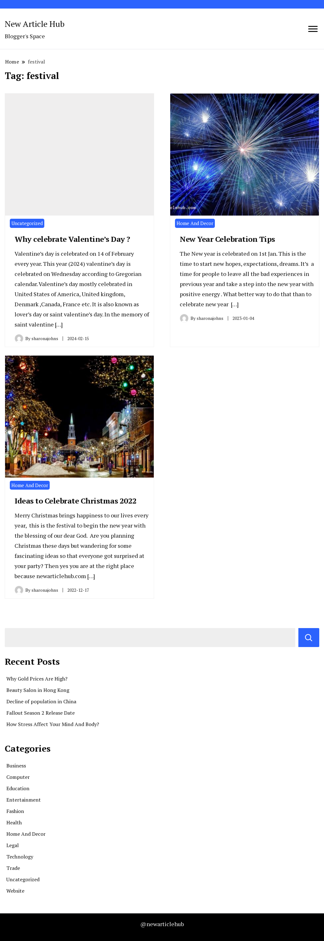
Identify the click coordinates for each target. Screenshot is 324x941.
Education (17, 788)
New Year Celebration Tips (227, 239)
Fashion (15, 811)
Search (308, 637)
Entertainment (23, 799)
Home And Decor (195, 223)
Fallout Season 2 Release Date (40, 712)
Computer (18, 776)
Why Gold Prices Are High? (36, 678)
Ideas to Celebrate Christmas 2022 (76, 501)
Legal (12, 845)
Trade (13, 868)
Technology (19, 856)
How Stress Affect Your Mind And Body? (52, 724)
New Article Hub (35, 23)
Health (14, 822)
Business (16, 765)
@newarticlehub (162, 924)
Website (15, 890)
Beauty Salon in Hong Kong (37, 690)
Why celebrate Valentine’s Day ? (72, 239)
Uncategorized (27, 223)
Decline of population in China (41, 701)
